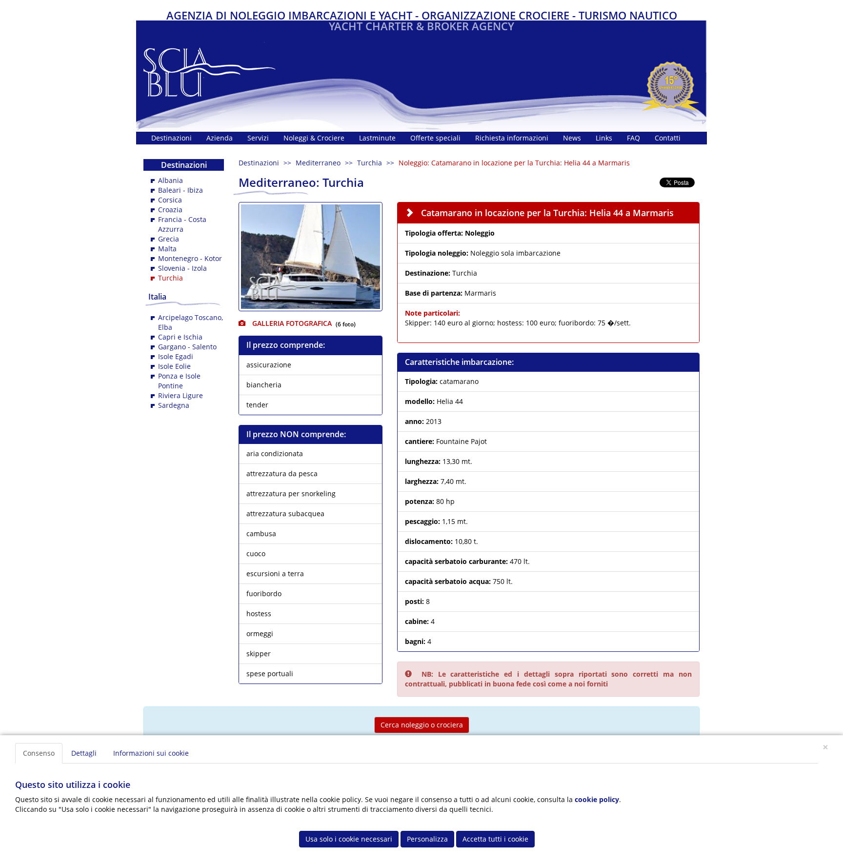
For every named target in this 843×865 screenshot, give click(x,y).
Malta (167, 248)
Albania (170, 180)
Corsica (170, 199)
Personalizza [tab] (427, 839)
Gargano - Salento (187, 346)
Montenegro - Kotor (190, 258)
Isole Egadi (175, 356)
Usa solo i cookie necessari (348, 839)
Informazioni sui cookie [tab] (151, 753)
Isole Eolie (174, 366)
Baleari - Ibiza (180, 190)
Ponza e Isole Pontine (179, 380)
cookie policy (597, 799)
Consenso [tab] (39, 753)
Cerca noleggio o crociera (422, 724)
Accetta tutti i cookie (495, 839)
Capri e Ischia (180, 337)
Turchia (369, 162)
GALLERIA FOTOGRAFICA (291, 323)
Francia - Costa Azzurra (182, 224)
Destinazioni (259, 162)
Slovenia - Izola (182, 268)
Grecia (168, 238)
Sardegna (173, 405)
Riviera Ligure (180, 395)
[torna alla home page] (209, 69)
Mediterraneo (318, 162)
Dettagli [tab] (84, 753)
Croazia (170, 209)
